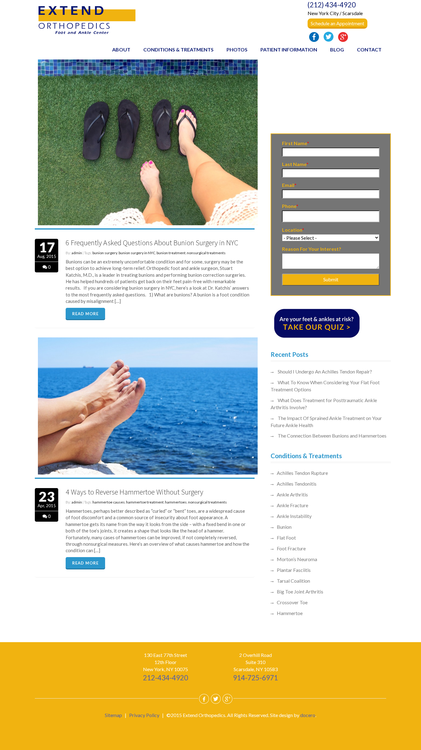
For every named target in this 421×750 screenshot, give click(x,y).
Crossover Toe (292, 602)
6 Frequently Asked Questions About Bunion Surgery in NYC (152, 242)
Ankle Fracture (292, 505)
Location (293, 230)
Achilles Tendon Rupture (302, 473)
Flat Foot (286, 537)
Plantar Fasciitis (294, 570)
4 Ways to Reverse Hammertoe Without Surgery (134, 492)
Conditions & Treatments (178, 49)
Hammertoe (290, 613)
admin (77, 253)
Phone (290, 206)
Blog (337, 49)
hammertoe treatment (145, 502)
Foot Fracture (291, 548)
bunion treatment (171, 253)
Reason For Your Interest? (311, 249)
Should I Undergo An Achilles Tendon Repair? (325, 371)
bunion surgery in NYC (137, 253)
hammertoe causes (108, 502)
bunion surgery (104, 253)
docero (307, 715)
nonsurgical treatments (206, 253)
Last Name (295, 164)
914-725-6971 (255, 678)
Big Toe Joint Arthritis (300, 591)
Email (289, 185)
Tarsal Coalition (293, 581)
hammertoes (176, 502)
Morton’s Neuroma (297, 559)
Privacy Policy (144, 715)
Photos (237, 49)
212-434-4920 (165, 678)
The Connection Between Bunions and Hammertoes (332, 435)
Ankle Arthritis (292, 494)
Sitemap (113, 715)
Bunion (284, 527)
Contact (369, 49)
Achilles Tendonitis (297, 484)
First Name (295, 143)
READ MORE (85, 313)
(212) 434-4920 (332, 5)
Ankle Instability (294, 516)
